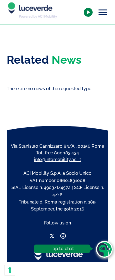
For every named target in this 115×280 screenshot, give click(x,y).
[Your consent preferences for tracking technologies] (9, 270)
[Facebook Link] (63, 237)
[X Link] (52, 237)
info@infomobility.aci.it (57, 159)
